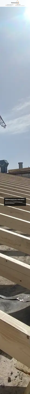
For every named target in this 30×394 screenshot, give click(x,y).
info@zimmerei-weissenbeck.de (20, 5)
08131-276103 (18, 4)
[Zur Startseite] (15, 2)
